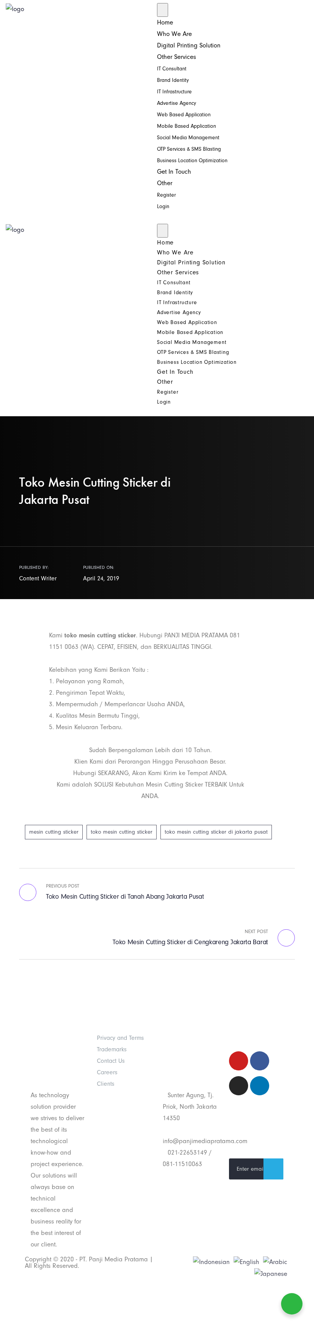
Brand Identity (173, 80)
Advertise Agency (176, 103)
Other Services (176, 56)
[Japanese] (270, 1273)
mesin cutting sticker (53, 832)
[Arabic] (275, 1261)
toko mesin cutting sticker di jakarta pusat (216, 832)
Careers (107, 1072)
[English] (246, 1261)
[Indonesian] (211, 1261)
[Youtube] (238, 1060)
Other (164, 183)
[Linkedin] (259, 1085)
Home (165, 22)
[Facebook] (259, 1060)
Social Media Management (188, 137)
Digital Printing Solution (189, 45)
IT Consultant (171, 68)
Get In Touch (174, 171)
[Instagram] (238, 1085)
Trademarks (112, 1049)
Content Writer (38, 578)
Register (166, 195)
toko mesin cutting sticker (121, 832)
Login (163, 206)
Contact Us (111, 1060)
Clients (105, 1083)
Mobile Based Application (186, 126)
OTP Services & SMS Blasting (189, 149)
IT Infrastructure (174, 91)
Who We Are (174, 33)
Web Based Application (184, 114)
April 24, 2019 (101, 578)
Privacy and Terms (120, 1037)
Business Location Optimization (192, 160)
